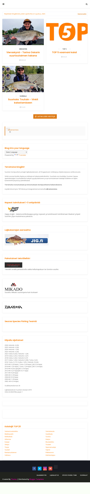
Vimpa (7, 445)
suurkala (23, 96)
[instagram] (45, 468)
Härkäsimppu (50, 455)
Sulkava (7, 455)
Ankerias (8, 439)
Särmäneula (50, 431)
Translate (22, 155)
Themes (14, 479)
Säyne (48, 450)
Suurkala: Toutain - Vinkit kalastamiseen (23, 101)
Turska (48, 437)
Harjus (48, 439)
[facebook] (34, 468)
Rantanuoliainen (11, 452)
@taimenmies (13, 130)
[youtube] (50, 468)
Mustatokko (50, 442)
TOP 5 (64, 49)
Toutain (48, 445)
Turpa (7, 447)
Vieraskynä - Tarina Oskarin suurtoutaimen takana (23, 54)
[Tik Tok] (56, 467)
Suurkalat (84, 475)
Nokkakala (8, 437)
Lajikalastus (54, 475)
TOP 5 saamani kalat (64, 52)
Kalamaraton (41, 475)
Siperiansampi (51, 447)
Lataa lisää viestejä (46, 116)
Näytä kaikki (82, 14)
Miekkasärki (9, 434)
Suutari (7, 450)
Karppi (7, 442)
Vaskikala (49, 434)
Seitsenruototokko (11, 431)
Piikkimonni (50, 452)
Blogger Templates (36, 479)
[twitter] (39, 468)
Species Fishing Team (69, 475)
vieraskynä (23, 49)
